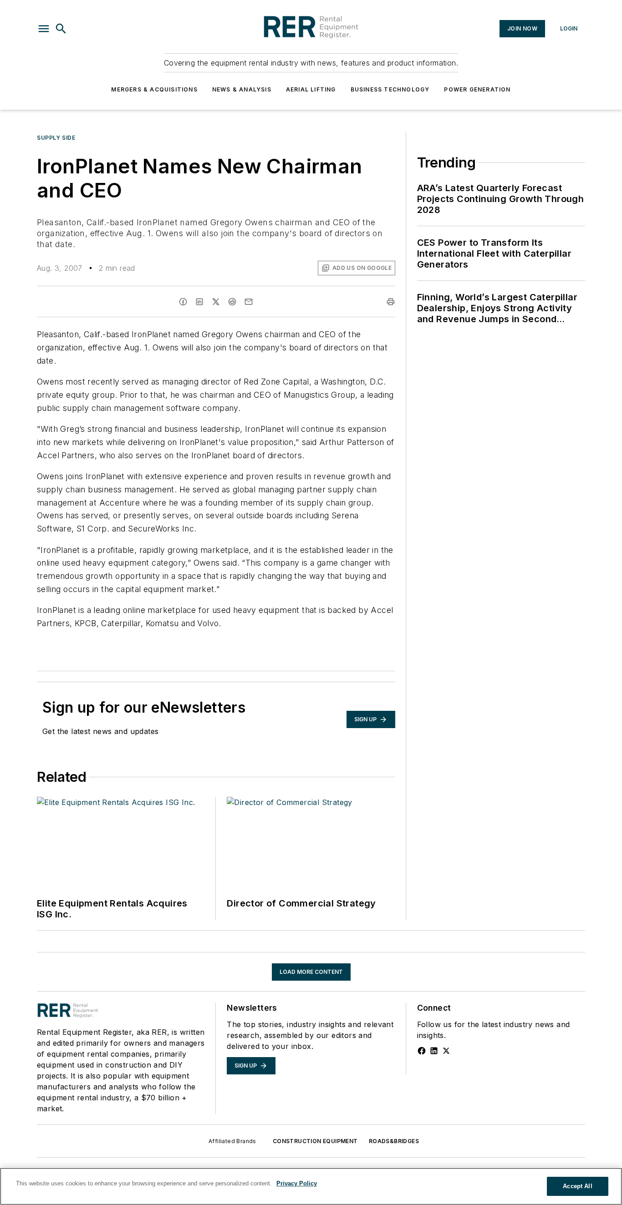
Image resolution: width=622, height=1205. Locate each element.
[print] (390, 301)
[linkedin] (199, 301)
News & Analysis (241, 89)
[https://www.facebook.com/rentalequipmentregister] (421, 1050)
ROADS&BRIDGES (394, 1141)
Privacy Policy (296, 1183)
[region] (311, 1186)
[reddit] (232, 301)
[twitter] (215, 301)
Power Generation (477, 89)
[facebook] (183, 301)
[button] (44, 28)
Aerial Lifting (311, 89)
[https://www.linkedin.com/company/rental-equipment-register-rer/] (433, 1050)
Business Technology (390, 89)
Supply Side (56, 137)
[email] (248, 301)
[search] (61, 28)
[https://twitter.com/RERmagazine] (446, 1050)
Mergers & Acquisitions (154, 89)
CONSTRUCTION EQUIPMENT (315, 1141)
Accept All (577, 1186)
